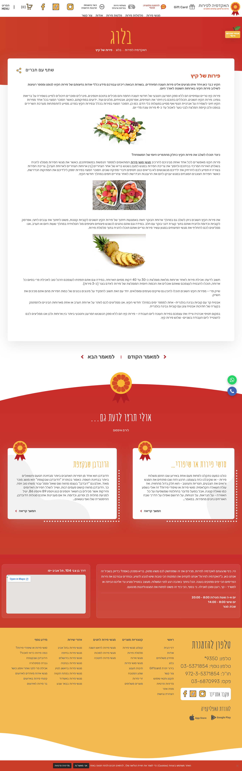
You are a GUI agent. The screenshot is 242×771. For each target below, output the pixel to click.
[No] (237, 765)
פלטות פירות (114, 15)
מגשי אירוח (137, 658)
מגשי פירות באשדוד (70, 678)
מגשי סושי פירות (141, 162)
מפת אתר (168, 688)
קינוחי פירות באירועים (35, 678)
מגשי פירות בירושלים (70, 658)
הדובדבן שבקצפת (36, 658)
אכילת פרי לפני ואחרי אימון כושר (29, 668)
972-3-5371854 (202, 674)
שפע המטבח (135, 673)
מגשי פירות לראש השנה (102, 647)
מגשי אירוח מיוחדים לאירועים (31, 673)
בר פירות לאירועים (37, 683)
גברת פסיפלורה (38, 663)
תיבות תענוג (136, 668)
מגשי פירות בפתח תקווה (68, 673)
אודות (99, 15)
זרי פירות (138, 678)
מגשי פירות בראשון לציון (68, 668)
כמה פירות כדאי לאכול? (33, 653)
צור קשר (87, 15)
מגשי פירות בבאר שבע (69, 683)
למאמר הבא (101, 357)
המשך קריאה (152, 511)
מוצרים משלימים (134, 683)
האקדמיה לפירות (136, 50)
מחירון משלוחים (165, 658)
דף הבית (169, 647)
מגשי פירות (153, 15)
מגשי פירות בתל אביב (70, 647)
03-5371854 (194, 666)
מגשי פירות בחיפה (71, 653)
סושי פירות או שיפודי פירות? (31, 647)
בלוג (118, 50)
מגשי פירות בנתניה (71, 663)
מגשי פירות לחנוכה (105, 658)
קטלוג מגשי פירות (133, 647)
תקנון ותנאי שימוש (163, 678)
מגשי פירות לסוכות (105, 653)
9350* (211, 658)
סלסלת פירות (135, 653)
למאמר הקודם (143, 357)
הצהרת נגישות (165, 694)
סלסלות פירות (134, 15)
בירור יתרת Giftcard (162, 668)
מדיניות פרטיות (165, 683)
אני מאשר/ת (81, 765)
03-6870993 (205, 681)
